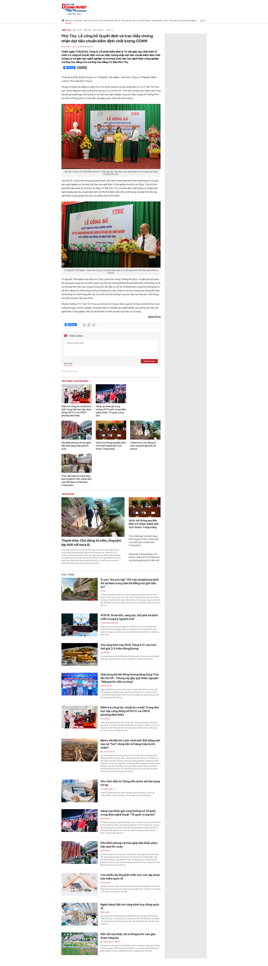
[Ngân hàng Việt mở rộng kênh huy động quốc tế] (79, 914)
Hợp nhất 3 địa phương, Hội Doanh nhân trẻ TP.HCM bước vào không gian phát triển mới (144, 557)
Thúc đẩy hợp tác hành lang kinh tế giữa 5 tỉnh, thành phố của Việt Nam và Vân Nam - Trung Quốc (76, 480)
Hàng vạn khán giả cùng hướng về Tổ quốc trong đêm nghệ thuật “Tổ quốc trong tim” (111, 411)
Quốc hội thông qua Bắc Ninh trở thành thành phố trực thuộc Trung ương (111, 445)
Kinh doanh (105, 883)
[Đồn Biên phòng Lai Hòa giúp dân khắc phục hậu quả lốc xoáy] (76, 430)
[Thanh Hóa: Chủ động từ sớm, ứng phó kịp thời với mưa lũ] (145, 430)
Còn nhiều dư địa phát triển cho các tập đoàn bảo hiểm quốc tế (130, 876)
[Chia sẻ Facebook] (69, 68)
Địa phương (98, 30)
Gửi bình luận (149, 361)
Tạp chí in (173, 21)
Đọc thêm (67, 574)
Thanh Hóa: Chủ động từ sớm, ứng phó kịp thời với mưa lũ (143, 445)
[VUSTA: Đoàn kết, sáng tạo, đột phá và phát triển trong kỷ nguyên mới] (79, 624)
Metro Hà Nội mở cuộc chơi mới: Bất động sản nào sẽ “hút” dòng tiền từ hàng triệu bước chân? (130, 744)
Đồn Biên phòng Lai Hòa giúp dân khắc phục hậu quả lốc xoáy (76, 445)
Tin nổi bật (68, 494)
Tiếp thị (68, 21)
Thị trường (105, 653)
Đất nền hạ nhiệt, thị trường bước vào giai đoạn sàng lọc (127, 935)
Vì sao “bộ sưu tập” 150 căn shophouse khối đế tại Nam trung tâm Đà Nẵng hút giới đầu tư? (129, 583)
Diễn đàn (87, 30)
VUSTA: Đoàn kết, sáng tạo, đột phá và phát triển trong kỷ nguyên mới (129, 617)
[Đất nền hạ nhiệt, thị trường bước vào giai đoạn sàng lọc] (79, 943)
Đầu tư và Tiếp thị (107, 752)
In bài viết (82, 68)
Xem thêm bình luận (69, 371)
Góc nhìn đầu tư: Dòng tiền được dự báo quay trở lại (130, 783)
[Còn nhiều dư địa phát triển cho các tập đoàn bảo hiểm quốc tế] (79, 884)
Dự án (102, 591)
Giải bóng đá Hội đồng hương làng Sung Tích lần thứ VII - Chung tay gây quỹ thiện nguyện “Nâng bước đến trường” (129, 678)
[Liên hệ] (93, 324)
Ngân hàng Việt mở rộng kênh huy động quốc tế (129, 906)
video (165, 21)
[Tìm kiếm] (201, 21)
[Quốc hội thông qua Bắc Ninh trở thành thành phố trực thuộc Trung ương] (111, 430)
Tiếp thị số (77, 30)
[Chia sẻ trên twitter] (84, 324)
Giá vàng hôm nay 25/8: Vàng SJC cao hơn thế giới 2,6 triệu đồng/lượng (128, 646)
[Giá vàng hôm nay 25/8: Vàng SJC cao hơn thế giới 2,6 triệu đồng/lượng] (79, 654)
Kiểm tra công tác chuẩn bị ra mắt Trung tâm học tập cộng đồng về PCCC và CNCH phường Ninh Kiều (76, 411)
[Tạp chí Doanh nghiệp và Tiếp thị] (74, 8)
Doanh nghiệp (106, 686)
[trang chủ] (62, 20)
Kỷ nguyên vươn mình (187, 21)
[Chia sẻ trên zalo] (88, 324)
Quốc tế (109, 30)
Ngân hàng (105, 912)
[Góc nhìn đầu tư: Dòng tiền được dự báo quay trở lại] (79, 791)
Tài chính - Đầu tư (107, 789)
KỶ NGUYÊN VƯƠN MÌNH (109, 623)
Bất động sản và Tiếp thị (110, 942)
